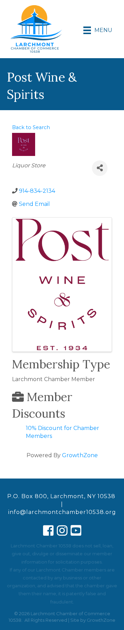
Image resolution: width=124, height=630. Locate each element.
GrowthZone (80, 455)
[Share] (99, 168)
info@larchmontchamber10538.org (62, 512)
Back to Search (31, 127)
